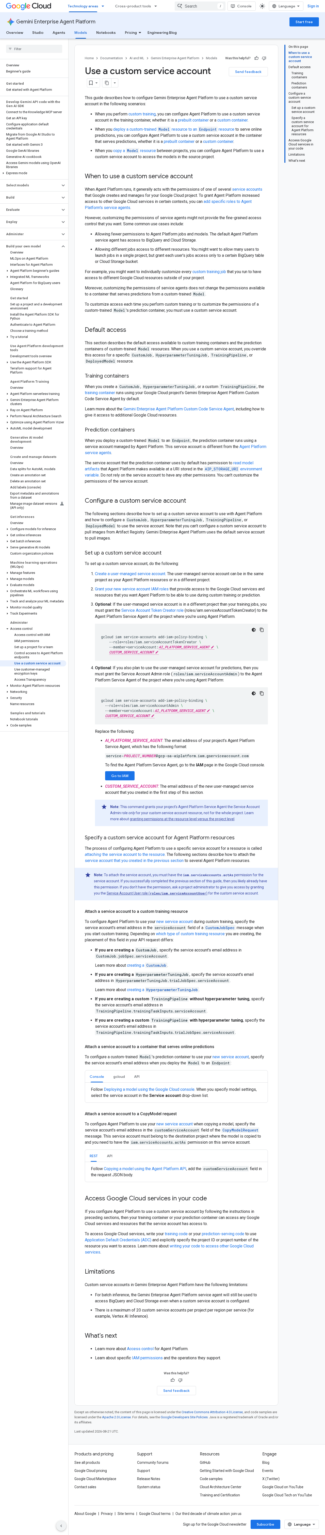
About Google (85, 1514)
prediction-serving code (223, 1233)
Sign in (313, 6)
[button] (33, 173)
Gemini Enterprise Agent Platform (55, 22)
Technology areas (83, 6)
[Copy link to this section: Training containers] (134, 376)
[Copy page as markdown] (106, 83)
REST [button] (94, 1156)
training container (100, 392)
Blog (265, 1463)
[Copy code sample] (262, 630)
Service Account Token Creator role (152, 610)
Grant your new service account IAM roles (132, 589)
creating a (146, 965)
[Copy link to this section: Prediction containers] (140, 430)
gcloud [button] (119, 1076)
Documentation (111, 58)
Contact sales (85, 1487)
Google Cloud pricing (90, 1471)
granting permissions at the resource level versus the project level (182, 819)
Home (89, 58)
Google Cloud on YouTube (282, 1487)
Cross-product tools (133, 6)
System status (148, 1487)
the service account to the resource (125, 854)
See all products (87, 1463)
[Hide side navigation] (61, 1526)
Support (143, 1471)
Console (244, 6)
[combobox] (200, 6)
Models (80, 32)
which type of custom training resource (190, 933)
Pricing (131, 32)
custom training (142, 114)
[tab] (97, 1076)
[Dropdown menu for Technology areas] (104, 6)
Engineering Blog (162, 32)
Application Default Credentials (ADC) (118, 1240)
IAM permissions (147, 1357)
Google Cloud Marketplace (95, 1479)
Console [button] (97, 1076)
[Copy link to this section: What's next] (122, 1336)
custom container (232, 120)
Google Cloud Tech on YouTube (287, 1495)
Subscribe (265, 1524)
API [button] (137, 1076)
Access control (140, 1348)
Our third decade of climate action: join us (208, 1514)
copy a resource (134, 150)
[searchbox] (34, 49)
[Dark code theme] (254, 630)
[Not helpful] (264, 58)
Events (267, 1471)
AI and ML (136, 58)
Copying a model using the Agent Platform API (145, 1168)
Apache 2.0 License (116, 1417)
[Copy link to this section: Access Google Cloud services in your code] (212, 1199)
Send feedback (248, 71)
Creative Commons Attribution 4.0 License (212, 1412)
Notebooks (106, 32)
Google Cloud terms (155, 1514)
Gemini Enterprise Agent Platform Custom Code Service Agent (178, 409)
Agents (59, 32)
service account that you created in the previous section (134, 860)
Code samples (211, 1479)
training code (176, 1233)
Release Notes (148, 1479)
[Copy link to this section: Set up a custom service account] (166, 553)
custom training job (209, 271)
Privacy (107, 1514)
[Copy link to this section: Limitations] (120, 1272)
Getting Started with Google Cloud (227, 1471)
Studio (37, 32)
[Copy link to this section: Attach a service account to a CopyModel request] (182, 1114)
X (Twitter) (271, 1479)
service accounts (247, 189)
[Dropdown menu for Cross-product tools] (157, 6)
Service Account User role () (157, 893)
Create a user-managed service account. (130, 573)
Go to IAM (119, 775)
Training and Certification (220, 1495)
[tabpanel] (176, 1092)
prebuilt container (193, 120)
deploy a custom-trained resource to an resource (173, 129)
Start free (304, 22)
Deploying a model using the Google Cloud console (149, 1089)
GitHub (205, 1463)
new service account (174, 921)
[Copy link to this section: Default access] (131, 330)
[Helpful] (256, 58)
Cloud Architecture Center (220, 1487)
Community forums (153, 1463)
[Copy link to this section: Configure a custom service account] (191, 501)
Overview (14, 32)
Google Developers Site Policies (184, 1417)
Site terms (126, 1514)
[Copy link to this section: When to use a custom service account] (198, 177)
